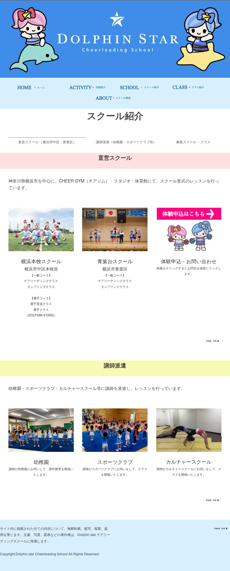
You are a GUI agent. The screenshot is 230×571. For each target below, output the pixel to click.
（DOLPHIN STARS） (41, 315)
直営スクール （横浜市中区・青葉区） (47, 141)
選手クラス (41, 309)
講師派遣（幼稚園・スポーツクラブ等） (126, 141)
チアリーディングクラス (41, 280)
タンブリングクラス (41, 286)
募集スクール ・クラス (193, 141)
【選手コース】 (41, 298)
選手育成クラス (41, 303)
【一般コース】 (41, 275)
